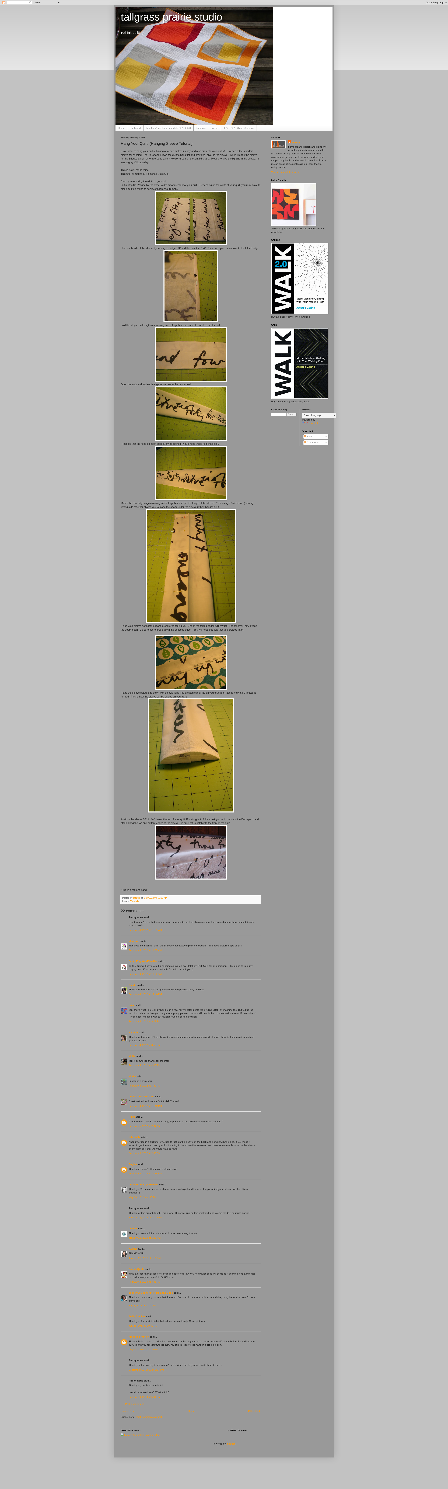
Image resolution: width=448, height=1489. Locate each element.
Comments (312, 442)
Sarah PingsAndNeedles (143, 961)
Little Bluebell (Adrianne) (144, 1184)
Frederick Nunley (139, 1336)
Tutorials (200, 128)
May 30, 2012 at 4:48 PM (142, 1197)
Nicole (132, 985)
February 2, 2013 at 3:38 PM (144, 1281)
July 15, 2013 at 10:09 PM (143, 1325)
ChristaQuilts (136, 1269)
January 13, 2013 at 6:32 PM (145, 1237)
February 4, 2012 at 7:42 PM (144, 1085)
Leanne (133, 1228)
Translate (314, 423)
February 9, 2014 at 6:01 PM (144, 1397)
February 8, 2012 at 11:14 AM (145, 1173)
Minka (132, 1076)
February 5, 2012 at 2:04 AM (144, 1126)
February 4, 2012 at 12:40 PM (145, 994)
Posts (309, 436)
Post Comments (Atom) (149, 1416)
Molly (132, 1056)
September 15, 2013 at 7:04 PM (146, 1369)
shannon (134, 941)
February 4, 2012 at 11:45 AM (145, 950)
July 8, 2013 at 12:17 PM (142, 1305)
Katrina (133, 1248)
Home (121, 128)
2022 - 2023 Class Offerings (238, 128)
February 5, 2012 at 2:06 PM (144, 1153)
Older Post (254, 1411)
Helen (132, 1005)
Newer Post (128, 1411)
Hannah (133, 1032)
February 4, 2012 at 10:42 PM (145, 1106)
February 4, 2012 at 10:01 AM (145, 930)
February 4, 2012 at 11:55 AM (145, 974)
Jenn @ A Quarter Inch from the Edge (151, 1292)
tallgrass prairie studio (171, 17)
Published (135, 128)
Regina (133, 1164)
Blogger (230, 1443)
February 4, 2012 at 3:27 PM (144, 1021)
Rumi (132, 1116)
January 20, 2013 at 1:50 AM (145, 1258)
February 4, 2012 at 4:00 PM (144, 1065)
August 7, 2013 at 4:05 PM (143, 1349)
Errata (214, 128)
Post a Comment (134, 1404)
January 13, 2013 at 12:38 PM (145, 1217)
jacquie (296, 142)
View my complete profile (285, 172)
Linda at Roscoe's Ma (141, 1096)
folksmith (134, 1137)
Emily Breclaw (137, 1316)
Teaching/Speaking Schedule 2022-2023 (168, 128)
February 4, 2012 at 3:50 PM (144, 1045)
